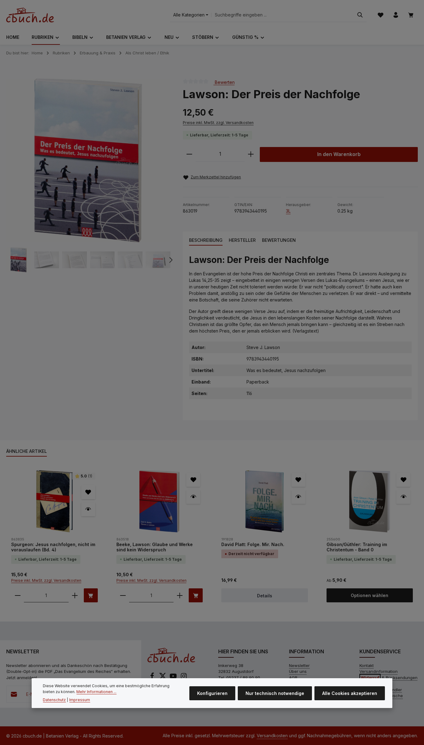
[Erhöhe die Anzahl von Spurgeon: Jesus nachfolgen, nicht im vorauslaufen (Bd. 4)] (74, 595)
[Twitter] (163, 677)
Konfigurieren (212, 693)
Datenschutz (54, 699)
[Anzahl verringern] (189, 154)
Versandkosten (272, 735)
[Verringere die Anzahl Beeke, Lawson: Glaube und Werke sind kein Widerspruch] (122, 595)
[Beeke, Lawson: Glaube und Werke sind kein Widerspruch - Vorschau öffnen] (193, 497)
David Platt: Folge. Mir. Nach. (252, 544)
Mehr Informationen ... (96, 691)
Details (264, 595)
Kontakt (366, 665)
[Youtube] (174, 677)
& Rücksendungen (389, 677)
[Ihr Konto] (396, 15)
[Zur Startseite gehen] (30, 14)
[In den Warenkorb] (91, 595)
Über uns (298, 671)
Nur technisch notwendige (275, 693)
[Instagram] (183, 677)
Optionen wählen (369, 595)
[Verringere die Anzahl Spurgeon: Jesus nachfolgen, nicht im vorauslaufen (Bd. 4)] (17, 595)
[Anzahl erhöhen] (250, 154)
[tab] (206, 240)
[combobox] (282, 15)
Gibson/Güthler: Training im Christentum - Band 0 (357, 547)
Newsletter (299, 665)
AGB (293, 677)
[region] (88, 175)
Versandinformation (378, 671)
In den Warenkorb (339, 154)
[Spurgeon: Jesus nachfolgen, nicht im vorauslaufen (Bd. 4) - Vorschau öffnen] (88, 509)
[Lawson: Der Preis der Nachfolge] (88, 161)
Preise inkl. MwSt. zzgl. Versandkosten (218, 122)
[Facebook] (153, 677)
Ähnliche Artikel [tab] (26, 451)
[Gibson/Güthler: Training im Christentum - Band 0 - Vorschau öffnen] (403, 497)
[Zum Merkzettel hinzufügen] (88, 492)
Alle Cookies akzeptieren (349, 693)
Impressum (79, 699)
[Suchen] (360, 15)
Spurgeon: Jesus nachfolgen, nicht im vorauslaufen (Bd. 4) (53, 547)
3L (288, 211)
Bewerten (224, 82)
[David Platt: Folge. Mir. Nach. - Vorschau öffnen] (298, 497)
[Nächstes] (170, 259)
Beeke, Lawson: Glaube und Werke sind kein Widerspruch (154, 547)
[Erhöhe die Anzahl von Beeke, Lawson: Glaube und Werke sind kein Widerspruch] (179, 595)
